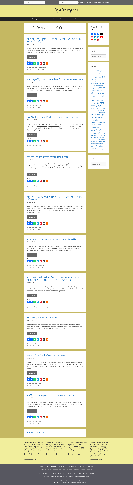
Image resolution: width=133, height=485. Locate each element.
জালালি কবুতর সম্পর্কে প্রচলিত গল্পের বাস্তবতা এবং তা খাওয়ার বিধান (52, 239)
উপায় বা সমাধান (94, 81)
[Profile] (92, 34)
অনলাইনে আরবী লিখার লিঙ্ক (75, 19)
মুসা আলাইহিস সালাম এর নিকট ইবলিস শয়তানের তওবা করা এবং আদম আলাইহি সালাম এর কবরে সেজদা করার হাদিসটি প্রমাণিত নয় (53, 278)
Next (45, 432)
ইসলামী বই (43, 19)
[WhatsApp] (34, 63)
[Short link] (44, 63)
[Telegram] (38, 63)
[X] (101, 34)
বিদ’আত (101, 111)
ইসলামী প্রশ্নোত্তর (66, 10)
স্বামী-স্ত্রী (98, 146)
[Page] (95, 34)
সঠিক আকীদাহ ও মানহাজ (101, 137)
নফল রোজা (98, 96)
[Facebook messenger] (31, 63)
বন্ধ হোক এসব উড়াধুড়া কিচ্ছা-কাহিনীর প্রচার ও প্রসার (47, 156)
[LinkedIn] (95, 37)
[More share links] (47, 63)
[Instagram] (92, 37)
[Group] (98, 34)
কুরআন (97, 83)
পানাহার (42, 265)
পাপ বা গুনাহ (98, 108)
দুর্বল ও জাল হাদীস (44, 306)
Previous (30, 432)
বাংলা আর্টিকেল (52, 19)
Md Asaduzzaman (83, 482)
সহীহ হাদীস (100, 139)
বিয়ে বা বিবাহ (96, 117)
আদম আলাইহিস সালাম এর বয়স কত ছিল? (42, 317)
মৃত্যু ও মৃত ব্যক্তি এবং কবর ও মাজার (98, 119)
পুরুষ (96, 110)
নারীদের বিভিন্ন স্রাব (100, 100)
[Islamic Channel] (101, 37)
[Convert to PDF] (41, 63)
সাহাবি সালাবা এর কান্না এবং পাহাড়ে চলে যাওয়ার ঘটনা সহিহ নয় (50, 395)
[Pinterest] (98, 40)
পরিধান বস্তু (95, 103)
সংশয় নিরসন (43, 67)
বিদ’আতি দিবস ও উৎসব (95, 113)
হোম (26, 19)
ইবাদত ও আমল (100, 75)
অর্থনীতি (99, 71)
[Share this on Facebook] (28, 63)
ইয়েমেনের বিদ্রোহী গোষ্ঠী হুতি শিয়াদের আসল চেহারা (46, 355)
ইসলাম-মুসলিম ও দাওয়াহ (98, 77)
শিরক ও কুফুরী (98, 135)
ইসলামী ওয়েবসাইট (61, 19)
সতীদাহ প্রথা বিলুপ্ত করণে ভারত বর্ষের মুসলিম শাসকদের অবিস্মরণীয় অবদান (55, 79)
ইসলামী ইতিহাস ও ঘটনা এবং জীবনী (35, 69)
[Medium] (95, 40)
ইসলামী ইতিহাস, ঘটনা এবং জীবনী (35, 67)
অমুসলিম (93, 71)
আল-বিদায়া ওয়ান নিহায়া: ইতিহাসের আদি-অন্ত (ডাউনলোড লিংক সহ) (53, 117)
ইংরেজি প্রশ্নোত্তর (34, 19)
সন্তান (94, 139)
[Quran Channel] (92, 40)
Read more (32, 57)
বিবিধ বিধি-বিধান (99, 115)
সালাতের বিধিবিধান (99, 141)
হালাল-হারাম (97, 149)
